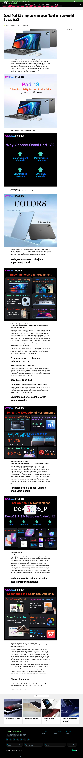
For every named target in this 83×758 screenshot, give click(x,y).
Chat (23, 1)
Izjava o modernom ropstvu (17, 756)
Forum (18, 1)
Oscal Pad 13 (19, 68)
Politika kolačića (35, 756)
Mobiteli (14, 1)
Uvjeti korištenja (51, 756)
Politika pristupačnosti (43, 756)
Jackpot (27, 1)
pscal (24, 689)
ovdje (41, 685)
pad (22, 689)
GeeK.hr (4, 1)
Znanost (9, 1)
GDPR (24, 756)
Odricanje (56, 735)
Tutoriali (67, 736)
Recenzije (68, 735)
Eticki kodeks (28, 756)
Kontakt (55, 733)
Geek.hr (43, 733)
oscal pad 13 (18, 689)
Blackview (13, 689)
